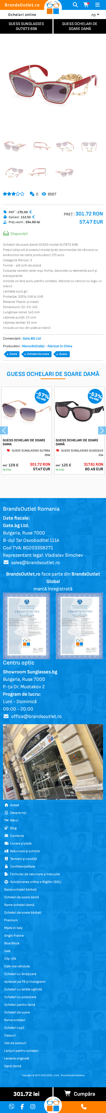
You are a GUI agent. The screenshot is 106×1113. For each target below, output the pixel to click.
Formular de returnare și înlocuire (34, 874)
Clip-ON (10, 958)
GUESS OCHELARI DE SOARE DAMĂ (77, 442)
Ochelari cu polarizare (20, 997)
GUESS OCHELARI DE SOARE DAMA (24, 442)
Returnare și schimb (24, 851)
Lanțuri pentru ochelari (21, 1051)
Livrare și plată (20, 843)
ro (93, 15)
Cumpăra (83, 1094)
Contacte (16, 836)
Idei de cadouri (15, 1043)
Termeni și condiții (23, 859)
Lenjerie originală (16, 1058)
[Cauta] (75, 5)
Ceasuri (10, 1035)
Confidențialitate (22, 866)
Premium (11, 920)
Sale (7, 951)
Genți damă (12, 1066)
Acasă (14, 805)
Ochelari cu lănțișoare (20, 974)
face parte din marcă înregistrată (53, 581)
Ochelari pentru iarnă (19, 1005)
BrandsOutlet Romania (73, 1075)
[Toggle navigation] (97, 5)
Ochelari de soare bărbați (22, 912)
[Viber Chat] (11, 1107)
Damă (13, 354)
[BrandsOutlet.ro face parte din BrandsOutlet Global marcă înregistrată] (26, 626)
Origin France (14, 935)
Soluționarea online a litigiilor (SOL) (35, 882)
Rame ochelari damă (19, 905)
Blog (13, 828)
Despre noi (17, 813)
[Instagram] (32, 1107)
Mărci (13, 820)
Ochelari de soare (38, 354)
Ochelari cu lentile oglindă (23, 989)
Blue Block (11, 943)
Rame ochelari (14, 1020)
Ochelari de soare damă (21, 897)
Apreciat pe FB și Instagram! (24, 982)
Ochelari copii (14, 1028)
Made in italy (13, 928)
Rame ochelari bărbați (20, 889)
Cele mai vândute (17, 966)
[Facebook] (22, 1107)
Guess (63, 354)
